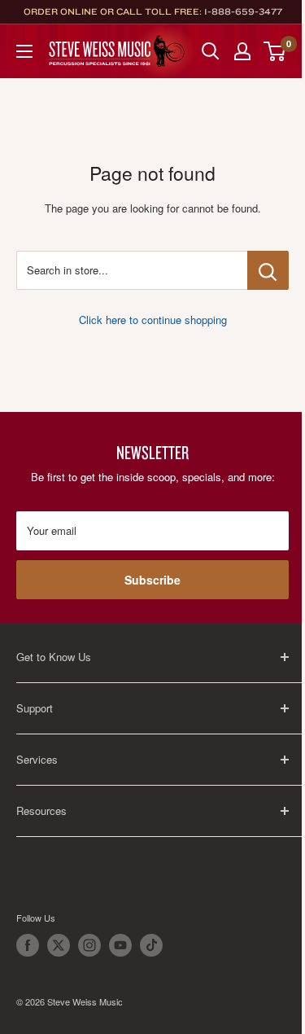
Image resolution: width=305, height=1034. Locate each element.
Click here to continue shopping (153, 319)
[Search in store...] (268, 270)
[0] (275, 51)
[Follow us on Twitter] (58, 945)
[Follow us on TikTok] (151, 945)
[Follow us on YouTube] (120, 945)
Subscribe (152, 580)
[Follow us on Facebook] (27, 945)
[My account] (242, 51)
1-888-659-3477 (243, 11)
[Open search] (211, 51)
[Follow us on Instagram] (89, 945)
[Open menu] (24, 51)
